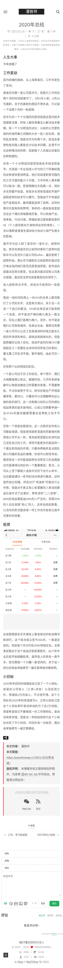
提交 (54, 904)
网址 (7, 868)
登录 (43, 904)
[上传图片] (21, 903)
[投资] (58, 524)
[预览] (26, 903)
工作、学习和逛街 (17, 835)
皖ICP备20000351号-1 (31, 942)
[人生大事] (58, 57)
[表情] (11, 903)
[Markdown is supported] (6, 903)
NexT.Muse (32, 962)
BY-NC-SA (31, 774)
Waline (54, 934)
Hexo (20, 962)
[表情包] (16, 903)
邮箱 (7, 861)
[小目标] (58, 676)
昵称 (7, 854)
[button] (5, 12)
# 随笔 (31, 826)
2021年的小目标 (46, 835)
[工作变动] (58, 73)
